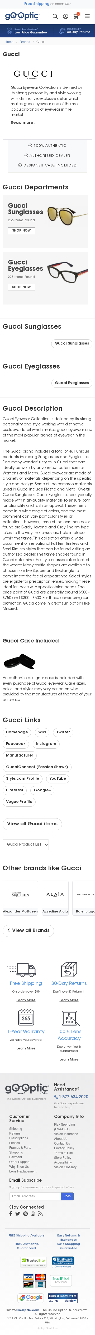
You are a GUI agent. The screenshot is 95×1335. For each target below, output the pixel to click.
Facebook (16, 744)
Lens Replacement (22, 1171)
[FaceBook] (10, 1214)
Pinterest (14, 790)
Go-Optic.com (27, 1310)
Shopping (16, 1152)
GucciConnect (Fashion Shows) (37, 767)
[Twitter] (17, 1214)
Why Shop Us (19, 1166)
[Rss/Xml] (40, 1214)
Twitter (63, 732)
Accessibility (63, 1162)
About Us (60, 1138)
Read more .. (23, 123)
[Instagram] (33, 1214)
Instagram (46, 744)
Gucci (40, 41)
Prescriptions (18, 1138)
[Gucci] (25, 1091)
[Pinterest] (25, 1214)
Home (9, 41)
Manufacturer (19, 756)
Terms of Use (63, 1152)
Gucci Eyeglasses (72, 383)
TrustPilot (61, 1280)
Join (67, 1196)
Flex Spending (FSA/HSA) (64, 1126)
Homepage (17, 732)
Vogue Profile (19, 802)
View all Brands (30, 931)
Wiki (42, 732)
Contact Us (62, 1143)
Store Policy (62, 1157)
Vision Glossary (65, 1167)
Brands (25, 41)
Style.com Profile (22, 779)
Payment (15, 1157)
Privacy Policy (64, 1148)
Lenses (14, 1142)
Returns (15, 1133)
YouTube (58, 779)
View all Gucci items (32, 824)
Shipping (15, 1128)
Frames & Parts (20, 1147)
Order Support (19, 1161)
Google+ (42, 790)
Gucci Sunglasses (72, 344)
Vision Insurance (66, 1133)
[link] (63, 1262)
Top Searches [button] (49, 1328)
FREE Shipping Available (26, 1235)
